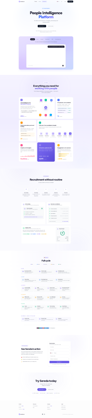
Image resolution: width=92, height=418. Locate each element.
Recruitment (47, 39)
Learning (32, 39)
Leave (37, 39)
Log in (65, 1)
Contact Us (49, 409)
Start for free (70, 1)
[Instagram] (44, 414)
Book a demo (51, 26)
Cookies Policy (63, 409)
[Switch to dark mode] (61, 1)
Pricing (40, 1)
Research (44, 1)
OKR (52, 39)
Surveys (42, 39)
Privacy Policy (63, 407)
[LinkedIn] (42, 414)
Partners (48, 407)
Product (36, 1)
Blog (33, 407)
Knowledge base (58, 39)
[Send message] (63, 65)
